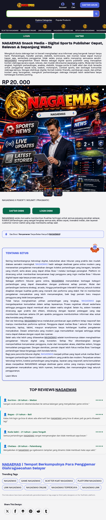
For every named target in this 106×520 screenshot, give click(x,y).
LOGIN (26, 36)
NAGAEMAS (11, 60)
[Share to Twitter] (7, 511)
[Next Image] (104, 139)
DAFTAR (79, 36)
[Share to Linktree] (23, 511)
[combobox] (50, 14)
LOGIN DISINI (46, 211)
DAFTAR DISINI (16, 211)
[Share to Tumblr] (46, 511)
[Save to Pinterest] (30, 511)
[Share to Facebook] (15, 511)
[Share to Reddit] (38, 511)
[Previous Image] (2, 139)
